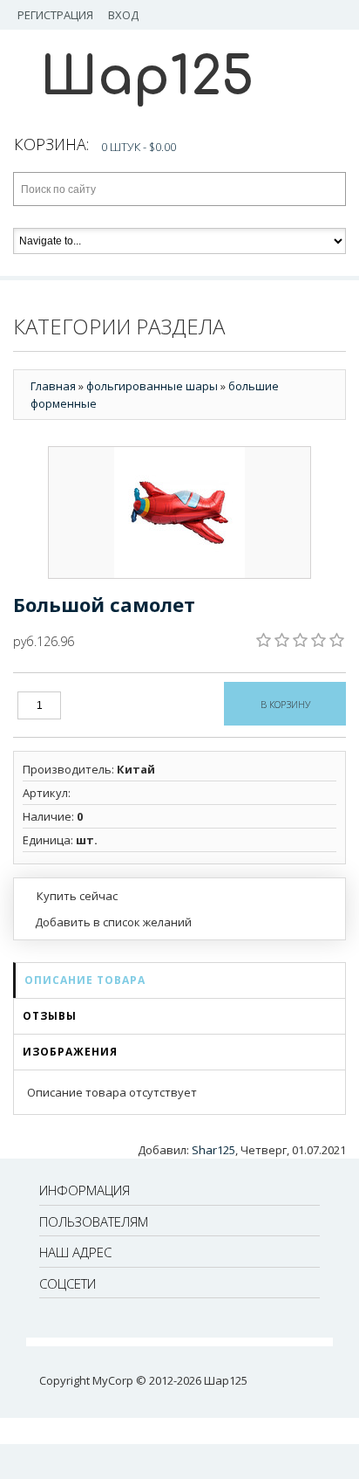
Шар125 (147, 77)
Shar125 (213, 1150)
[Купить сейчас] (70, 895)
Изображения (70, 1051)
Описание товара (85, 980)
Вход (123, 15)
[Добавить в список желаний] (107, 922)
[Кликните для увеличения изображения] (179, 512)
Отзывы (50, 1015)
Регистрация (55, 15)
